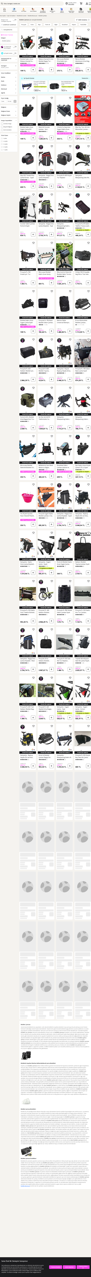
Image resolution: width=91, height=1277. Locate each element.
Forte (32, 24)
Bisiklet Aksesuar (32, 15)
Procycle (23, 24)
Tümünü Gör (85, 78)
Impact (74, 24)
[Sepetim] (81, 3)
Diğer (55, 24)
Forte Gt (47, 24)
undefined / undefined (9, 24)
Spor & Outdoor (11, 15)
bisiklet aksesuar (25, 1186)
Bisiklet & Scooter (21, 15)
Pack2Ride (83, 24)
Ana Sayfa (3, 15)
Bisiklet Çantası (43, 15)
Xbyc (39, 24)
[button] (26, 54)
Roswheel (65, 24)
